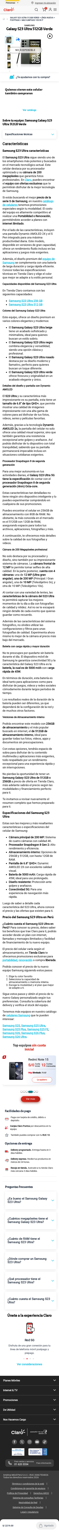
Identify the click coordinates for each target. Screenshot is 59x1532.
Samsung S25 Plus (14, 1058)
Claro (28, 208)
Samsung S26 (11, 1062)
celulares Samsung (18, 1044)
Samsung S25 (11, 1054)
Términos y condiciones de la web (28, 1512)
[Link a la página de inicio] (4, 19)
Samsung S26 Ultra (15, 1065)
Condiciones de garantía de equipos (28, 1517)
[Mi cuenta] (50, 10)
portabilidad (10, 989)
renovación (25, 989)
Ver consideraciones (29, 1393)
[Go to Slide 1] (9, 40)
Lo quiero (42, 1108)
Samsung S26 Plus (33, 1062)
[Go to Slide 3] (9, 57)
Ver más (30, 1127)
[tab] (21, 1120)
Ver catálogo (29, 139)
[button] (45, 2)
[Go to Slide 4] (9, 65)
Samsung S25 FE (37, 1058)
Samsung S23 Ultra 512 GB (25, 333)
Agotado (49, 1525)
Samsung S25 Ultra (33, 1054)
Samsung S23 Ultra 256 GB (25, 329)
